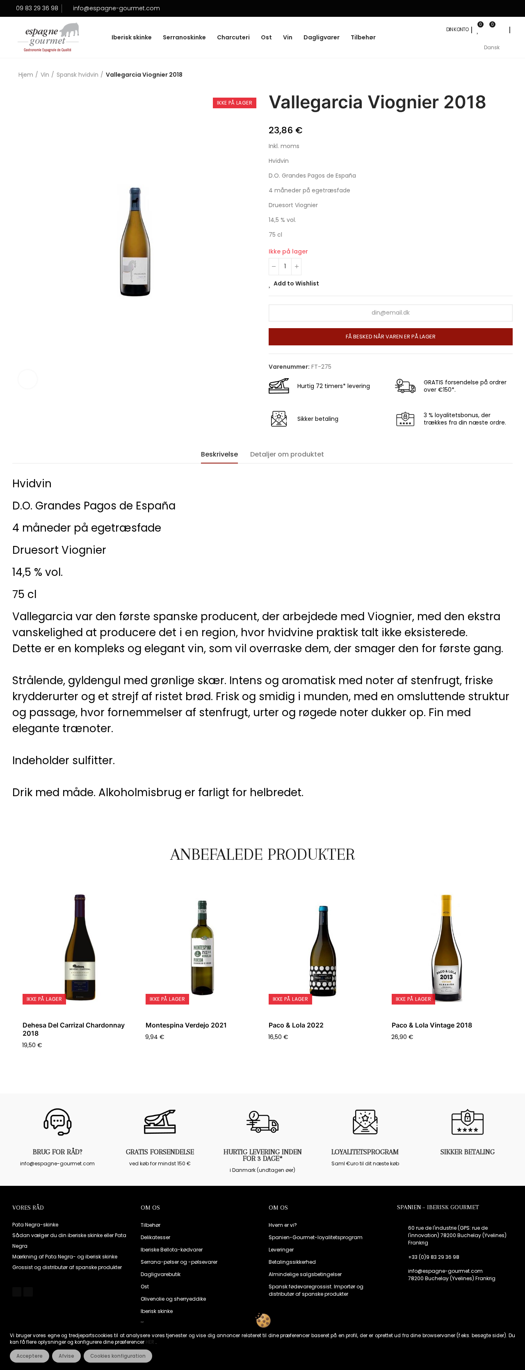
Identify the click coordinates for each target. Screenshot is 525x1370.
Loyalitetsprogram (365, 1152)
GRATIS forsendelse (160, 1152)
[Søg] (501, 29)
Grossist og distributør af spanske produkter (67, 1267)
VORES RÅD (28, 1207)
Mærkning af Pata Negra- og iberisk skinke (64, 1256)
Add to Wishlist (296, 283)
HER (150, 1342)
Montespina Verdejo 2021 (186, 1025)
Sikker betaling (468, 1152)
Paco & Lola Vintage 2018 (432, 1025)
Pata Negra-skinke (35, 1224)
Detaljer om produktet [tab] (287, 454)
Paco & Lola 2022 (296, 1025)
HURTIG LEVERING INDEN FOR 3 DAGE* (263, 1155)
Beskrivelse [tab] (219, 454)
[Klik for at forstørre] (27, 379)
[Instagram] (27, 1291)
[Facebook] (16, 1291)
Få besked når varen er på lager (391, 336)
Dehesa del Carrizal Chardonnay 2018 (74, 1029)
